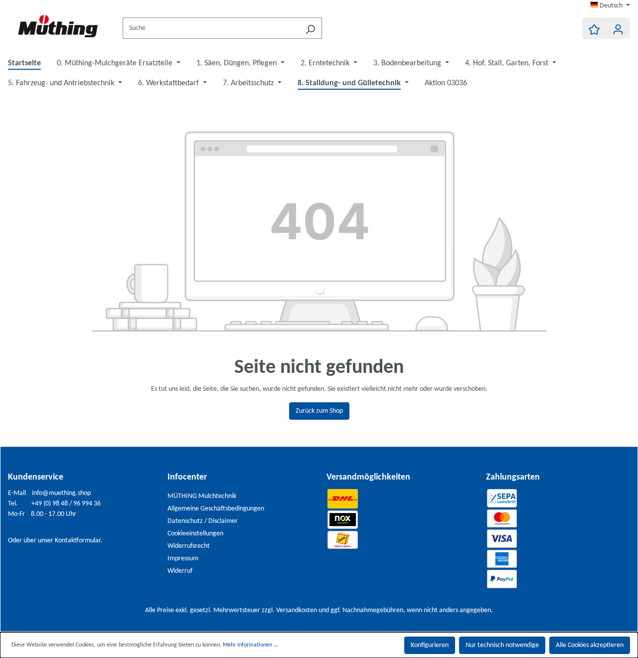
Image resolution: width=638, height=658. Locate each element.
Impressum (182, 558)
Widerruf (179, 571)
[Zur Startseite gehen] (58, 26)
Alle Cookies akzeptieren (590, 645)
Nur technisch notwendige (502, 645)
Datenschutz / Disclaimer (202, 521)
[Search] (310, 28)
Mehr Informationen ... (250, 645)
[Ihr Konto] (618, 28)
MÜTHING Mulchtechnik (201, 496)
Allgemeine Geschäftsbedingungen (215, 508)
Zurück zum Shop (319, 411)
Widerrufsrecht (188, 546)
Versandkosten (296, 610)
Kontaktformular (78, 540)
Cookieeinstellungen (195, 533)
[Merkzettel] (594, 28)
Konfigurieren (430, 645)
